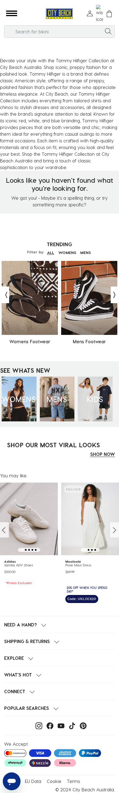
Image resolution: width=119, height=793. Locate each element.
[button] (11, 13)
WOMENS (67, 252)
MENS (85, 252)
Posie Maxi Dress (78, 565)
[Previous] (5, 294)
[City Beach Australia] (59, 13)
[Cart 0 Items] (109, 13)
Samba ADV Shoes (18, 565)
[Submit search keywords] (108, 30)
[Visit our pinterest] (82, 725)
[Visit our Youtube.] (59, 725)
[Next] (115, 294)
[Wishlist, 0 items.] (99, 14)
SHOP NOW (102, 454)
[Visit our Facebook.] (48, 725)
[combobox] (59, 31)
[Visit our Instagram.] (37, 725)
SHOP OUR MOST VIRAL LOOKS (53, 444)
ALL (50, 252)
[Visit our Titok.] (71, 725)
